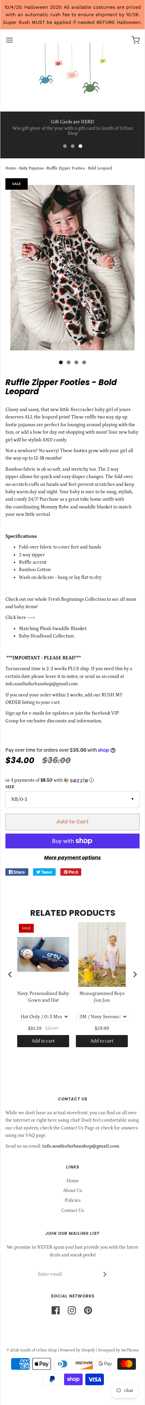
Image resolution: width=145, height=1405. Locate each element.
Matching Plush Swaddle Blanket (53, 628)
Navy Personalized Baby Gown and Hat (43, 997)
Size (9, 787)
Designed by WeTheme (118, 1350)
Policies (73, 1200)
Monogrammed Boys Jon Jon (101, 997)
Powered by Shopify (77, 1350)
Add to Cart (72, 821)
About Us (72, 1190)
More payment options (72, 857)
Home (10, 168)
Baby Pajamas (31, 168)
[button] (72, 780)
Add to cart (43, 1041)
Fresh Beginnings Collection (77, 599)
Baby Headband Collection (46, 636)
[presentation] (10, 974)
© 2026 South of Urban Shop (31, 1350)
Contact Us (72, 1210)
